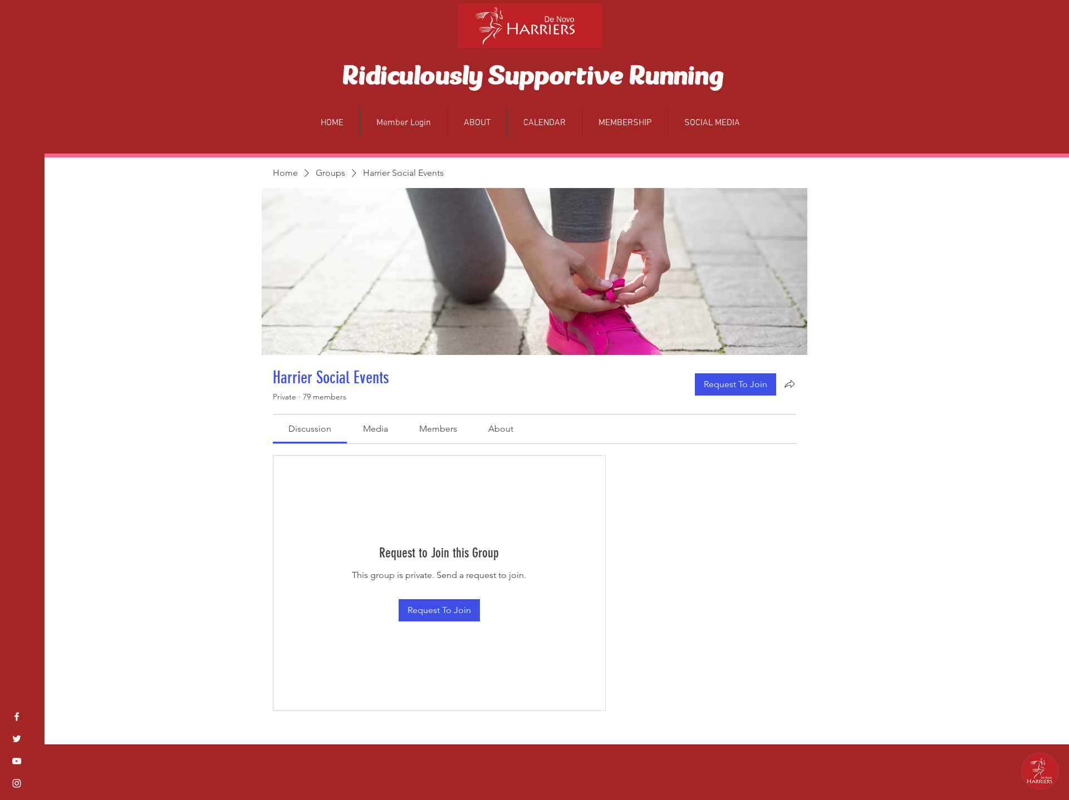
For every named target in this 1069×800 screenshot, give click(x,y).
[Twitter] (16, 738)
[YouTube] (16, 761)
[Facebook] (16, 716)
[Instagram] (16, 783)
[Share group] (789, 384)
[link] (309, 428)
